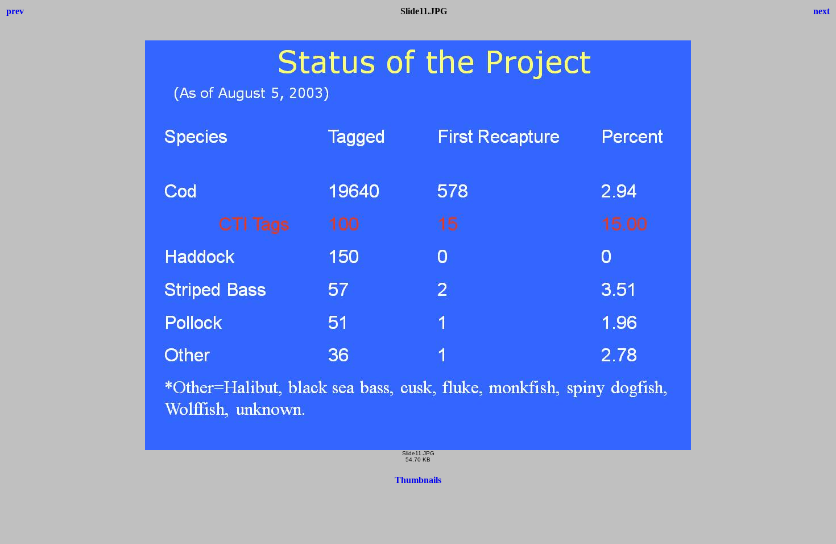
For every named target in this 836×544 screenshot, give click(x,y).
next (821, 11)
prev (15, 11)
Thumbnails (418, 480)
